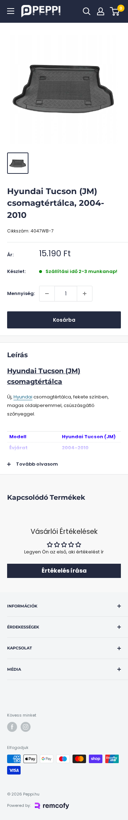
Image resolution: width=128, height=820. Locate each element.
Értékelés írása (64, 571)
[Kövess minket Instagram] (26, 727)
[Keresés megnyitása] (87, 11)
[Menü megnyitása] (10, 11)
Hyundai (23, 396)
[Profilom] (100, 11)
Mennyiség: (21, 293)
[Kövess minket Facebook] (12, 727)
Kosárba (64, 319)
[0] (115, 11)
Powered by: (19, 805)
